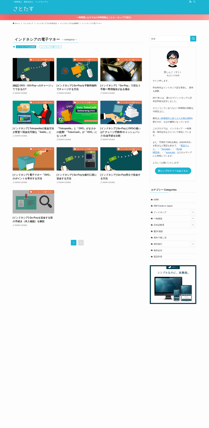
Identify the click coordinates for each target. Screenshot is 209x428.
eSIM (156, 199)
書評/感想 (158, 231)
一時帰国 (158, 218)
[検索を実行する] (193, 39)
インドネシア (160, 212)
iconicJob (170, 152)
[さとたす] (23, 9)
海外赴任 (158, 250)
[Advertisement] (92, 381)
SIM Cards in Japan (163, 205)
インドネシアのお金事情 (26, 46)
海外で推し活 (160, 237)
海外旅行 (158, 243)
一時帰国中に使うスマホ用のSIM (175, 118)
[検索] (194, 1)
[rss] (190, 1)
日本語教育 (159, 224)
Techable (165, 148)
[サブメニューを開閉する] (193, 212)
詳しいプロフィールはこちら (173, 170)
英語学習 (158, 256)
